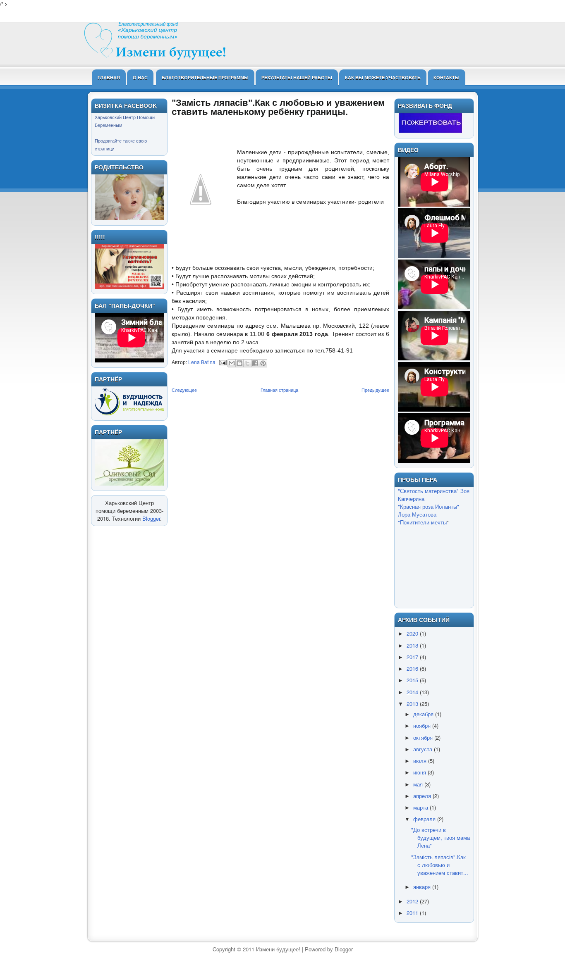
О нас (140, 77)
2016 (413, 668)
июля (420, 761)
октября (423, 737)
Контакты (446, 77)
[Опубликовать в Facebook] (255, 363)
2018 (413, 645)
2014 (413, 692)
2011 (413, 913)
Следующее (184, 389)
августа (423, 749)
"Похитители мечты (422, 522)
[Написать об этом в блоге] (239, 363)
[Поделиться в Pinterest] (263, 363)
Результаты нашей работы (296, 77)
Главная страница (279, 389)
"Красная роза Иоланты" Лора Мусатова (428, 510)
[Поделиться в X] (247, 363)
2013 (413, 704)
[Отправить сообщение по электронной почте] (222, 361)
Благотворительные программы (205, 77)
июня (420, 772)
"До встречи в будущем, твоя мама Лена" (440, 837)
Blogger (151, 518)
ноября (422, 725)
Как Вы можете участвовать (383, 77)
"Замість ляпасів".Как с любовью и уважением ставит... (439, 865)
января (422, 887)
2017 (413, 657)
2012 (413, 901)
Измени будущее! (278, 949)
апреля (423, 796)
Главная (109, 77)
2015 (413, 680)
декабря (424, 714)
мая (418, 784)
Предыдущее (375, 389)
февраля (425, 819)
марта (421, 807)
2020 (413, 633)
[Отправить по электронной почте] (231, 363)
